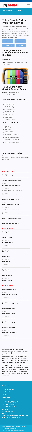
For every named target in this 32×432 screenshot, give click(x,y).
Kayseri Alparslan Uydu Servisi (9, 294)
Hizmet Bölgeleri (7, 171)
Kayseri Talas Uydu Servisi (8, 327)
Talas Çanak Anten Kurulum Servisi (11, 10)
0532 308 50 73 (12, 1)
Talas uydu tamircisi (23, 373)
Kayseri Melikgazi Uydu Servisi (9, 337)
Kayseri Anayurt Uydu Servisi (9, 289)
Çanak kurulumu (15, 353)
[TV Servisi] (3, 391)
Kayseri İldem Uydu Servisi (8, 313)
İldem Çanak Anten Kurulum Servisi (10, 199)
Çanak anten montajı (13, 351)
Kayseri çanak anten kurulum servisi (18, 354)
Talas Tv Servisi (6, 270)
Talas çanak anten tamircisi (12, 366)
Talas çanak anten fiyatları (20, 360)
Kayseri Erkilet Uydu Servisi (8, 308)
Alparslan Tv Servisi (7, 237)
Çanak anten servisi (23, 351)
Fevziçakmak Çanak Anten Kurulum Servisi (12, 185)
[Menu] (28, 5)
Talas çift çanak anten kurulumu (13, 367)
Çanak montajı (23, 353)
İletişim (6, 394)
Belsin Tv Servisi (6, 261)
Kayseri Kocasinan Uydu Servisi (9, 332)
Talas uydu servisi (13, 373)
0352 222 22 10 (20, 1)
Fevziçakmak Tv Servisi (7, 242)
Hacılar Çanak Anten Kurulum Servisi (10, 204)
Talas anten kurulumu (14, 358)
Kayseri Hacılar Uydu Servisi (8, 322)
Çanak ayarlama (6, 353)
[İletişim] (3, 394)
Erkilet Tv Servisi (6, 251)
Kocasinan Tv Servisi (7, 275)
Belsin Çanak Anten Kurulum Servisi (10, 223)
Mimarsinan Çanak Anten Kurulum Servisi (12, 190)
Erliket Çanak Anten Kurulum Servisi (10, 195)
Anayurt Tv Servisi (6, 232)
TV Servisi (7, 391)
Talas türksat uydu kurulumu (16, 371)
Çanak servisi (5, 354)
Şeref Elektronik (6, 356)
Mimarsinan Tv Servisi (7, 247)
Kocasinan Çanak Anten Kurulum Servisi (11, 213)
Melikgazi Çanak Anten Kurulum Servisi (11, 218)
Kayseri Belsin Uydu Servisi (8, 318)
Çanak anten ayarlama (12, 349)
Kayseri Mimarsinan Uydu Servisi (10, 303)
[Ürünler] (3, 393)
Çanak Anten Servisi (9, 389)
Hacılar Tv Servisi (6, 266)
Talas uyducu (5, 375)
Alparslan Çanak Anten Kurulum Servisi (11, 180)
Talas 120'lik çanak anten (17, 356)
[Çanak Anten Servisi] (3, 389)
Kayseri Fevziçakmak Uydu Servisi (10, 299)
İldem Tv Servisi (6, 256)
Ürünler (6, 392)
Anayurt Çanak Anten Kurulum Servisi (11, 175)
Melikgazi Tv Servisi (7, 280)
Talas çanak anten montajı (14, 364)
